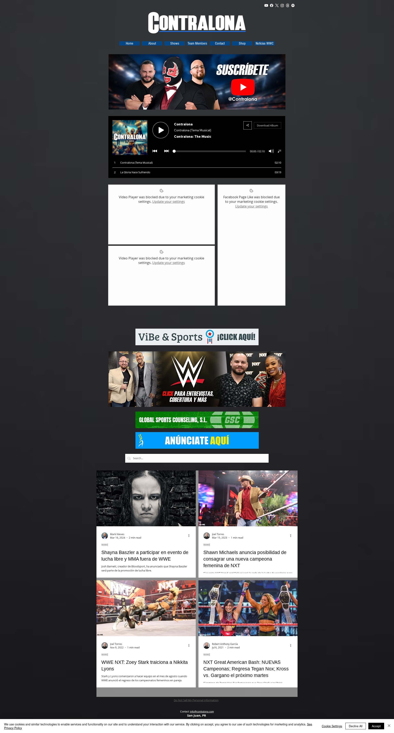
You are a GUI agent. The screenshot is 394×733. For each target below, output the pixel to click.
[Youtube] (266, 5)
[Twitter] (277, 5)
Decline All (355, 726)
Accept (376, 726)
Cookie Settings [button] (332, 726)
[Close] (389, 726)
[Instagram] (282, 5)
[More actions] (190, 535)
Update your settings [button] (168, 201)
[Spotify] (293, 5)
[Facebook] (271, 5)
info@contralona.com (202, 711)
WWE (104, 544)
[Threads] (287, 5)
